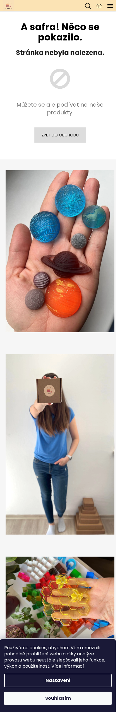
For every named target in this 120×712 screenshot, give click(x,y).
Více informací (67, 666)
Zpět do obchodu (60, 135)
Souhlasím (58, 698)
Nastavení (58, 680)
